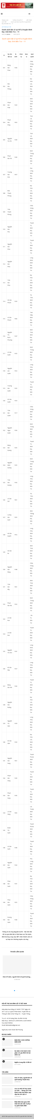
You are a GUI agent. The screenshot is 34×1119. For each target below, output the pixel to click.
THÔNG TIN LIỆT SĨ (17, 20)
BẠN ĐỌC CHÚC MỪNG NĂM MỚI (22, 1041)
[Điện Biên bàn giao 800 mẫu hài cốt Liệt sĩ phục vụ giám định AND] (7, 1104)
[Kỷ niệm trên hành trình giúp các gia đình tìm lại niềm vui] (7, 1053)
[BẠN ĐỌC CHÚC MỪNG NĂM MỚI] (7, 1042)
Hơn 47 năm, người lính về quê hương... (17, 977)
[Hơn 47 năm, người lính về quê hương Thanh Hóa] (17, 964)
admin (8, 34)
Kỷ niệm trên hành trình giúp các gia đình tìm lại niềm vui (23, 1053)
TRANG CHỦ (5, 20)
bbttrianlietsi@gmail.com (13, 1025)
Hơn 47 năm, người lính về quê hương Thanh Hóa (23, 1078)
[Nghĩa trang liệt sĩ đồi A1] (7, 1065)
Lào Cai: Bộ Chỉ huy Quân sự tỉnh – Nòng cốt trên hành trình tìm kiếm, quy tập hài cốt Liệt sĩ (23, 1091)
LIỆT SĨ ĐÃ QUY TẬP (6, 26)
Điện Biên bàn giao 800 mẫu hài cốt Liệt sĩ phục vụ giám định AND (23, 1103)
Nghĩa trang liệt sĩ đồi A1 (23, 1062)
